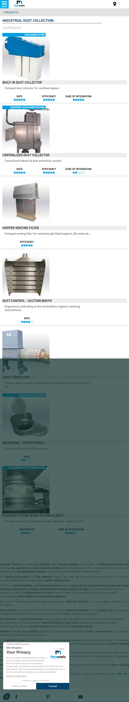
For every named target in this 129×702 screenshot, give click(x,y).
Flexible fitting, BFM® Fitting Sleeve (32, 515)
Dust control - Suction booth (27, 301)
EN (122, 4)
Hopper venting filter (20, 228)
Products (11, 12)
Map (114, 4)
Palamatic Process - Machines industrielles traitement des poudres (19, 4)
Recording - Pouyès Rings (23, 443)
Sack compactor (16, 377)
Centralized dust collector (25, 155)
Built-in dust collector (22, 82)
